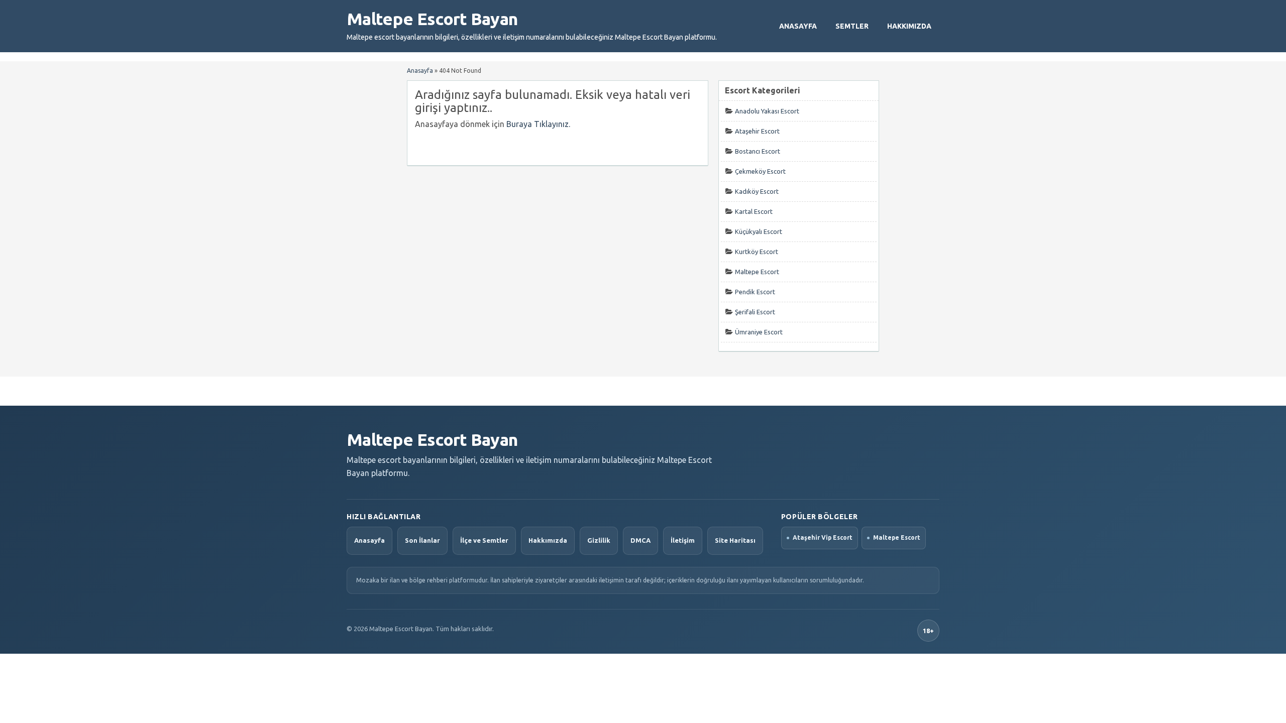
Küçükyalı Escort (758, 231)
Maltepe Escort (757, 271)
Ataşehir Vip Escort (822, 537)
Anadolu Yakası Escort (767, 110)
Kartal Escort (754, 211)
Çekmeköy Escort (760, 171)
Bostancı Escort (757, 151)
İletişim (683, 540)
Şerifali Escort (755, 311)
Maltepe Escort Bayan (432, 18)
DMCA (640, 540)
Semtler (852, 26)
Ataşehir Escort (757, 131)
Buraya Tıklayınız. (538, 124)
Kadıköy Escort (757, 191)
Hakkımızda (909, 26)
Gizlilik (598, 540)
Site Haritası (735, 540)
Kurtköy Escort (756, 251)
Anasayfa (798, 26)
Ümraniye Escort (759, 331)
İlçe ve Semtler (484, 540)
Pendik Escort (755, 291)
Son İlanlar (422, 540)
